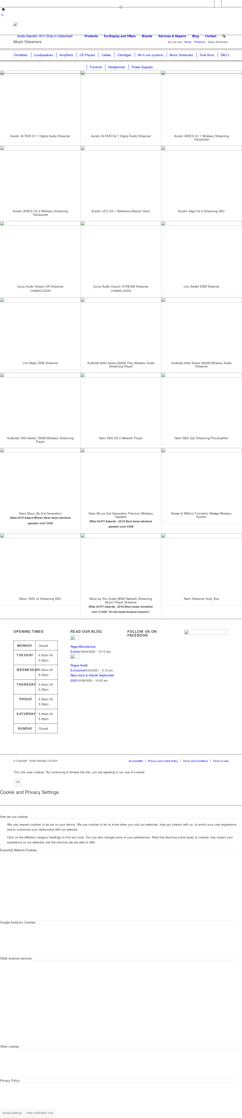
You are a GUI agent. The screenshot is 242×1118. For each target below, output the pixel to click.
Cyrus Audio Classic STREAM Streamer (120, 286)
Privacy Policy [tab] (10, 1080)
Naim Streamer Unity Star (201, 598)
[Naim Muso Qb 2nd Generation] (40, 477)
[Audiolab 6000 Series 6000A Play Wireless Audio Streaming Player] (121, 327)
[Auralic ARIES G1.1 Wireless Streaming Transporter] (201, 100)
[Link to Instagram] (225, 3)
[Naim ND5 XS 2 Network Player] (121, 402)
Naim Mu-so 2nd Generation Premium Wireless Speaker (121, 515)
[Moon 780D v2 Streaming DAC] (40, 562)
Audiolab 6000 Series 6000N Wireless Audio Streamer (201, 364)
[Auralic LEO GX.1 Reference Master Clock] (121, 175)
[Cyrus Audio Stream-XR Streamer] (40, 250)
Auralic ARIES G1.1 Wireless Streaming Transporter (201, 137)
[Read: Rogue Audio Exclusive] (74, 657)
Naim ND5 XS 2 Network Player (121, 438)
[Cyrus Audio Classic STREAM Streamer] (121, 250)
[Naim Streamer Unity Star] (201, 562)
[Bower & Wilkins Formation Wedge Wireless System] (201, 477)
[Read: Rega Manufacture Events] (74, 639)
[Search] (224, 36)
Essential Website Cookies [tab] (18, 850)
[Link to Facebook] (217, 3)
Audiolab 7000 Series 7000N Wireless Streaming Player (40, 440)
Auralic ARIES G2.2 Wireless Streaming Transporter (40, 213)
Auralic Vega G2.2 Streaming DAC (201, 211)
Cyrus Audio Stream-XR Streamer (40, 286)
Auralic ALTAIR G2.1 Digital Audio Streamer (121, 136)
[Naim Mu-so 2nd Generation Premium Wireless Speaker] (121, 477)
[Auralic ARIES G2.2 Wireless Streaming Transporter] (40, 175)
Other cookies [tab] (9, 1046)
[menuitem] (91, 36)
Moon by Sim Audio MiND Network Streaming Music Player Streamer (121, 600)
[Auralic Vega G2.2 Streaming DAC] (201, 175)
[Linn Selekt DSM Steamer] (201, 250)
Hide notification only (39, 1113)
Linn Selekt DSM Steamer (201, 286)
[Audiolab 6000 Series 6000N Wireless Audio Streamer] (201, 327)
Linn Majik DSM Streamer (40, 363)
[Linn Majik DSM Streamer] (40, 327)
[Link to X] (210, 3)
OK (18, 782)
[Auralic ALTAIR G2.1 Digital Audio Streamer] (121, 100)
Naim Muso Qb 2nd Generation (40, 513)
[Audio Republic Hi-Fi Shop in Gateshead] (42, 36)
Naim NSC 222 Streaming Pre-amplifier (201, 438)
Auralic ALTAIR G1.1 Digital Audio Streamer (40, 136)
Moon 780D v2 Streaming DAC (40, 598)
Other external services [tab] (16, 958)
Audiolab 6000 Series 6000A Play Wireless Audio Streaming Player (121, 364)
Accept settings (12, 1113)
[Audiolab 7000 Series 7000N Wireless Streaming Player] (40, 402)
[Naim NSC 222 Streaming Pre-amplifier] (201, 402)
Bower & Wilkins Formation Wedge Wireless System (201, 515)
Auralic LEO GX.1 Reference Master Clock (120, 211)
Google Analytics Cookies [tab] (17, 922)
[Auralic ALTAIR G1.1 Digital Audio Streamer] (40, 100)
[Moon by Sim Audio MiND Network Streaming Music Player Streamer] (121, 562)
